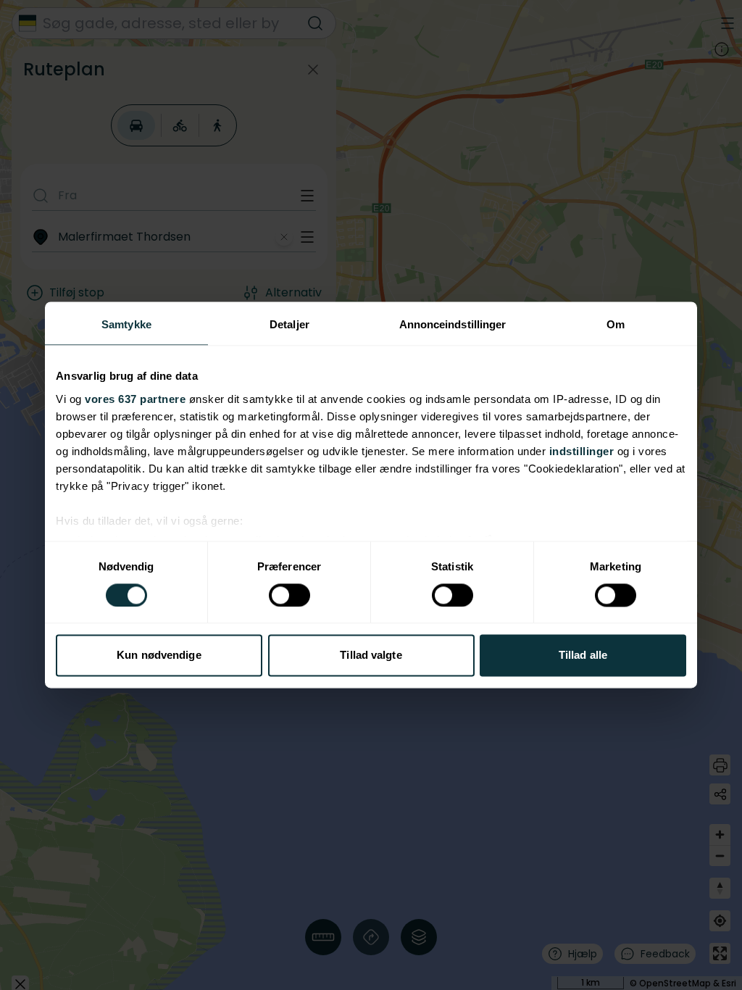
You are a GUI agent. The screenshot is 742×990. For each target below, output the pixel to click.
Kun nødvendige (159, 655)
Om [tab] (615, 324)
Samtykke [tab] (126, 324)
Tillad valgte (370, 655)
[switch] (289, 595)
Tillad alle (583, 655)
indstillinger (581, 451)
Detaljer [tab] (289, 324)
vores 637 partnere (135, 399)
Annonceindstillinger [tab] (453, 324)
